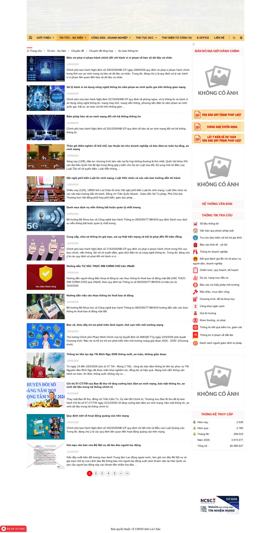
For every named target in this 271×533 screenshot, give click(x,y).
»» (127, 473)
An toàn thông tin (128, 50)
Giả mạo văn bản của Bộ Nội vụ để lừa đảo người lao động (104, 445)
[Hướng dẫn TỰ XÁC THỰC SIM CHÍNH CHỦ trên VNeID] (46, 276)
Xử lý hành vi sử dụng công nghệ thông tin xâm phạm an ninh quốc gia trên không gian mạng (126, 87)
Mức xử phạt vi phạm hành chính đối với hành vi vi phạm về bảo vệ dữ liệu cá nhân (119, 57)
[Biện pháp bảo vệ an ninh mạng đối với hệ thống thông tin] (46, 127)
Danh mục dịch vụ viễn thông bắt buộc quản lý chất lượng (104, 207)
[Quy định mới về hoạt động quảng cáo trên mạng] (46, 426)
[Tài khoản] (241, 38)
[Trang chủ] (30, 37)
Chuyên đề (77, 50)
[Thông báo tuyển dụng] (218, 127)
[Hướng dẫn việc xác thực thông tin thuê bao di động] (46, 306)
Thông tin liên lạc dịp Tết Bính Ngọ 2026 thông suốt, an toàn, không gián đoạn (116, 354)
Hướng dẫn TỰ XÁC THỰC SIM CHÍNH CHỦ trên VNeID (100, 266)
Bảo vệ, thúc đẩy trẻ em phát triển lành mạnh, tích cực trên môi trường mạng (115, 324)
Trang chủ (35, 50)
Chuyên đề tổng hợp (101, 50)
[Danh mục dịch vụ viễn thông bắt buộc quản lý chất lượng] (46, 218)
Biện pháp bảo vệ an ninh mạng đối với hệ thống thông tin (104, 116)
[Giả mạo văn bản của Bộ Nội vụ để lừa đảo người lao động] (46, 455)
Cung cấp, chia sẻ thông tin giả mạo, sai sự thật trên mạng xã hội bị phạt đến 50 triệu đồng (124, 236)
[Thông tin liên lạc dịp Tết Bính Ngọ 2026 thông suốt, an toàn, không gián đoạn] (46, 365)
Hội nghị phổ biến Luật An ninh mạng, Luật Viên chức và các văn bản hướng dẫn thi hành (123, 177)
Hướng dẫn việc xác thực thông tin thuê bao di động (100, 295)
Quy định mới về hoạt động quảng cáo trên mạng (98, 415)
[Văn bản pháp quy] (218, 114)
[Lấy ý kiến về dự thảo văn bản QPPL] (218, 139)
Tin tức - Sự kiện (56, 50)
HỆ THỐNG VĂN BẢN (217, 203)
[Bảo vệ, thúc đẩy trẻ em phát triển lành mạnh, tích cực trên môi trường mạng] (46, 335)
